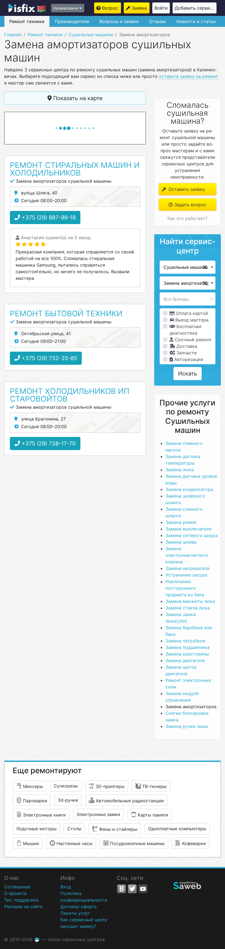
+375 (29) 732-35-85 (48, 358)
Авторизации (188, 359)
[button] (187, 267)
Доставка (186, 346)
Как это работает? (187, 218)
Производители (72, 21)
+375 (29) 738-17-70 (48, 443)
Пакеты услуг (75, 913)
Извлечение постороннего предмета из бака (184, 588)
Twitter (132, 889)
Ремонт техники (26, 21)
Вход (65, 886)
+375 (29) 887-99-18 (48, 217)
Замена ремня (180, 522)
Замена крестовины (187, 654)
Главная (12, 34)
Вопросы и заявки (119, 21)
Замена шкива (180, 542)
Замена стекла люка (187, 608)
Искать (187, 373)
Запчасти (186, 352)
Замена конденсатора (189, 489)
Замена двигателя (185, 660)
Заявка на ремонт (141, 8)
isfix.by (27, 8)
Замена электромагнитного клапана (186, 555)
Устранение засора (186, 575)
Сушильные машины (91, 34)
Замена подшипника (187, 647)
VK (121, 889)
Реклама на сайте (23, 906)
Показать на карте (77, 98)
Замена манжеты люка (190, 601)
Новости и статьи (196, 21)
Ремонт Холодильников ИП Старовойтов (69, 394)
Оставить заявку (186, 189)
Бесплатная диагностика (185, 330)
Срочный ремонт (192, 339)
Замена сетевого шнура (191, 535)
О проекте (15, 893)
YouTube (143, 889)
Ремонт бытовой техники (66, 313)
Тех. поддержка (21, 900)
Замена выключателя (188, 529)
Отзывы (157, 21)
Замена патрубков (185, 640)
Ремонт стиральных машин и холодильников (75, 168)
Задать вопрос (189, 204)
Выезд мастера (191, 320)
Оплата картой (191, 313)
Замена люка (179, 469)
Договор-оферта (78, 906)
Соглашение (17, 886)
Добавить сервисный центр (195, 8)
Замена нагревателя (187, 568)
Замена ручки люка (186, 726)
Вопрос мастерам (111, 8)
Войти (161, 8)
